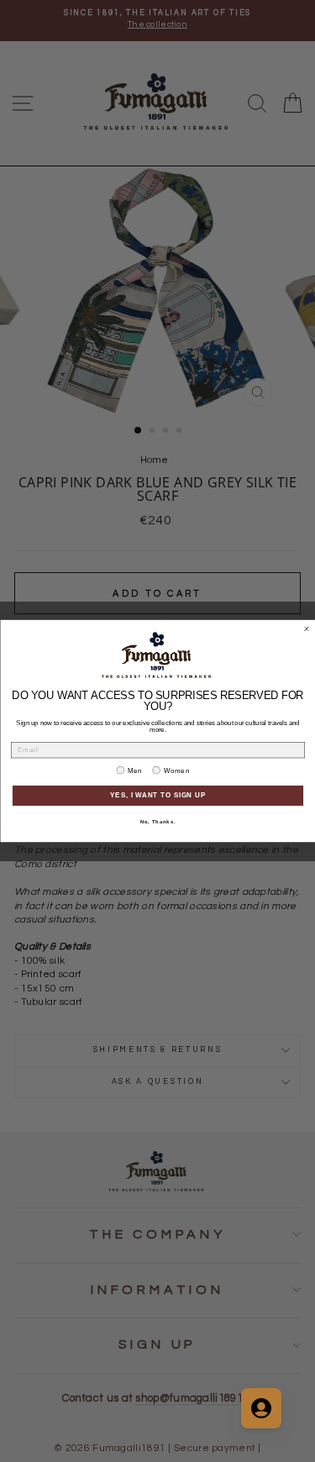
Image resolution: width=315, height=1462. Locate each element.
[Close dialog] (307, 629)
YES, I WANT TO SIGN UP (158, 795)
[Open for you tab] (261, 1408)
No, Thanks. (157, 822)
